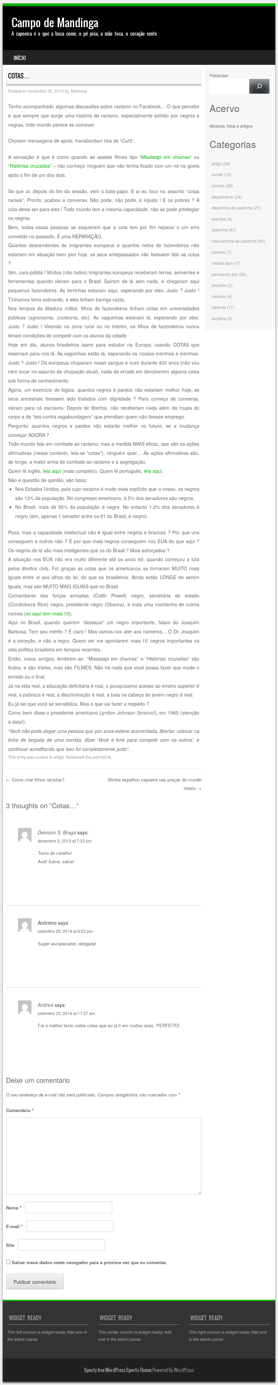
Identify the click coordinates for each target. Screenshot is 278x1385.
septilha (219, 318)
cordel (217, 174)
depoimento (223, 197)
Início (20, 58)
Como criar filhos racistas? (35, 779)
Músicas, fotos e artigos (231, 126)
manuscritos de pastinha (234, 241)
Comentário (20, 1110)
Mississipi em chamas (165, 156)
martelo (218, 252)
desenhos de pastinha (232, 207)
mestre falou (223, 263)
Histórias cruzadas (30, 165)
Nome (13, 1207)
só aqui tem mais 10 (47, 613)
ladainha (220, 230)
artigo (59, 757)
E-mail (14, 1226)
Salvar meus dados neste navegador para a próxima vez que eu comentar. (89, 1262)
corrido (218, 185)
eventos (219, 219)
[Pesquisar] (259, 86)
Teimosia (78, 91)
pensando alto (225, 274)
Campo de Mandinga (55, 22)
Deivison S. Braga (57, 832)
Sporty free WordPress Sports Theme (118, 1370)
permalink (102, 757)
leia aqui (52, 470)
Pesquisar (219, 75)
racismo (219, 296)
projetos (219, 285)
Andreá (45, 1004)
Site (10, 1245)
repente (219, 307)
